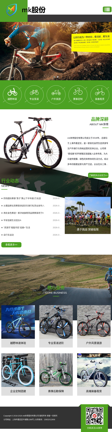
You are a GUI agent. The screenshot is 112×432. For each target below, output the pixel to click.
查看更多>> (11, 244)
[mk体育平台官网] (28, 9)
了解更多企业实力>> (98, 175)
